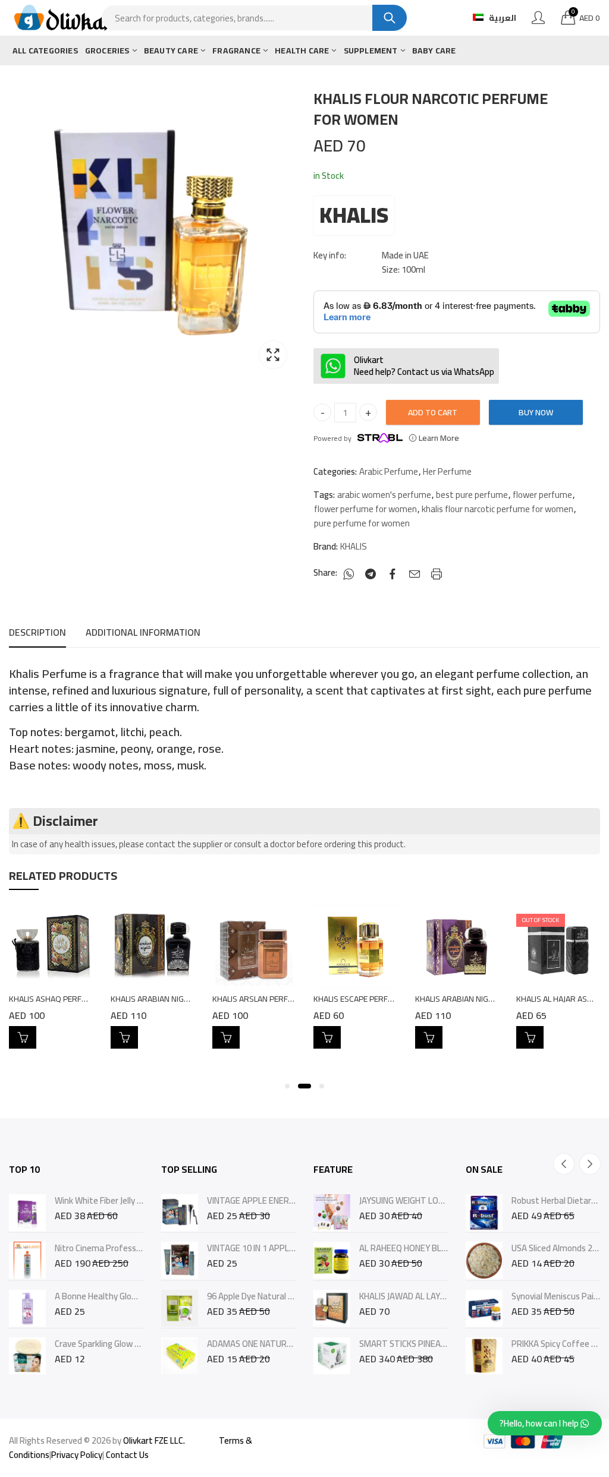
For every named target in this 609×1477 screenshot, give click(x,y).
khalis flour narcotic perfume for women (497, 509)
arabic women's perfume (384, 495)
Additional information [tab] (143, 632)
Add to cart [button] (22, 1037)
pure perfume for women (362, 523)
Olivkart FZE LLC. (154, 1440)
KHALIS (353, 215)
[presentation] (564, 1164)
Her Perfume (447, 472)
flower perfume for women (365, 509)
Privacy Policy (76, 1454)
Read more (530, 1037)
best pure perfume (472, 495)
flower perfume (542, 495)
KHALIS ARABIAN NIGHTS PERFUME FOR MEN (190, 998)
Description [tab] (37, 632)
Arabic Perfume (388, 472)
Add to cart (432, 412)
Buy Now (536, 412)
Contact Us (127, 1454)
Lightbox (273, 354)
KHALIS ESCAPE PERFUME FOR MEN (376, 998)
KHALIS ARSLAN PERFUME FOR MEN (275, 998)
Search (389, 18)
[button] (287, 1086)
